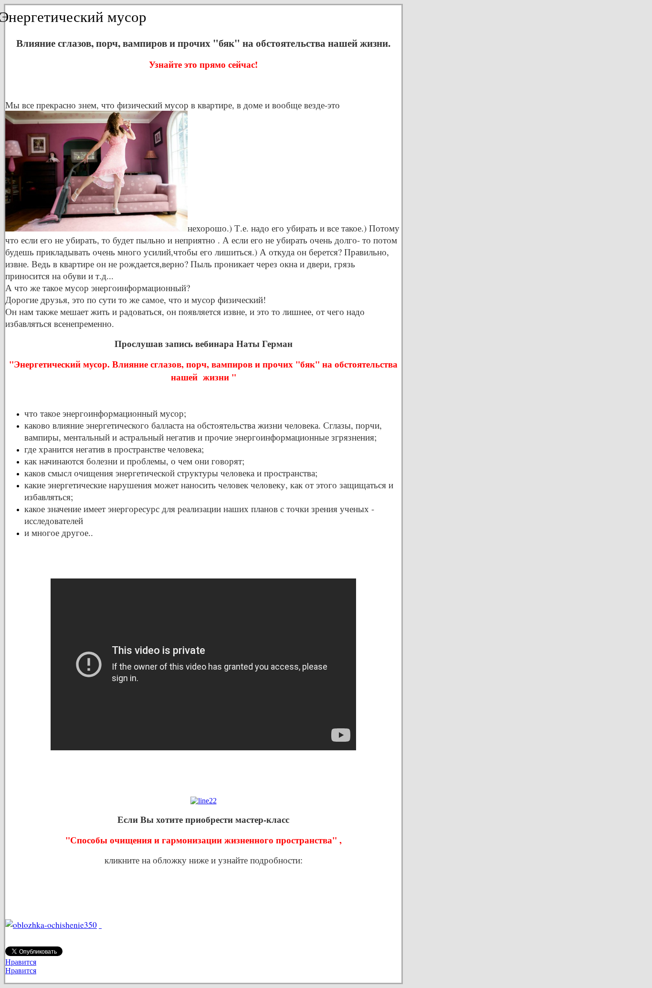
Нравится (20, 962)
